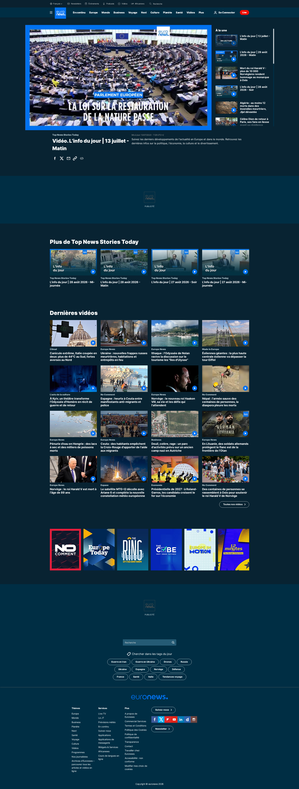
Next (144, 12)
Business (119, 12)
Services (102, 708)
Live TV (102, 713)
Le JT (101, 718)
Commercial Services (135, 721)
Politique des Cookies (136, 730)
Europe (93, 12)
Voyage (132, 12)
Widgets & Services (108, 747)
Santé (179, 12)
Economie (156, 485)
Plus (127, 708)
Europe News (108, 349)
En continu (79, 12)
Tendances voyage (172, 676)
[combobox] (166, 3)
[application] (118, 77)
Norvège (158, 669)
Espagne (140, 669)
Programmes (78, 752)
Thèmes (76, 708)
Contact (129, 746)
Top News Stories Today (63, 278)
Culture (154, 12)
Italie (150, 676)
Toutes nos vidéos (233, 504)
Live (244, 12)
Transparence (132, 742)
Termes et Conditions (135, 725)
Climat (53, 349)
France (120, 676)
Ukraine (122, 669)
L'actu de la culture (60, 394)
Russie (184, 661)
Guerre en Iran (118, 661)
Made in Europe (210, 349)
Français (56, 3)
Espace (105, 485)
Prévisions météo (107, 722)
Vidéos (191, 12)
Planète (167, 12)
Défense (176, 669)
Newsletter (161, 728)
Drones (168, 661)
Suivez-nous (104, 730)
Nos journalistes (80, 756)
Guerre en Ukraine (145, 661)
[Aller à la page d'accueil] (60, 13)
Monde (106, 12)
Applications (104, 735)
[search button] (150, 3)
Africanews (103, 751)
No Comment (108, 394)
